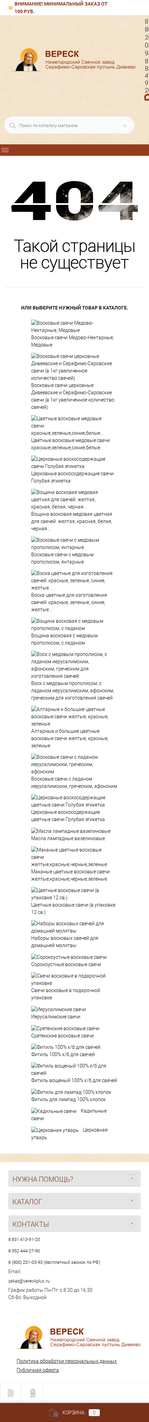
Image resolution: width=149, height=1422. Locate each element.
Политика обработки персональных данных (67, 1361)
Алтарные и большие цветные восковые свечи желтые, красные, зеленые (69, 738)
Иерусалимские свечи (55, 1016)
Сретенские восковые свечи (62, 1035)
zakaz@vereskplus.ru (29, 1281)
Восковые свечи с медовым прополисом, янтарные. (62, 558)
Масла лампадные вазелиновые (68, 838)
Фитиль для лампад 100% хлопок (68, 1099)
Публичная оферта (38, 1370)
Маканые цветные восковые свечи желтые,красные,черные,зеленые (70, 875)
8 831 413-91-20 (24, 1239)
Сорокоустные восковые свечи (66, 964)
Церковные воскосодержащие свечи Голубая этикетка (72, 477)
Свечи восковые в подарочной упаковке (65, 994)
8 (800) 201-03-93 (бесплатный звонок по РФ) (54, 1262)
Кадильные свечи (69, 1114)
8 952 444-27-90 (24, 1250)
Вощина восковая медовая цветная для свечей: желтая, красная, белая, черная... (71, 521)
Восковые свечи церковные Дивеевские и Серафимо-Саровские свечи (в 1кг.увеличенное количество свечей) (72, 396)
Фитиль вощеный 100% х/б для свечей (74, 1080)
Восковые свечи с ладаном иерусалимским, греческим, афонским (74, 782)
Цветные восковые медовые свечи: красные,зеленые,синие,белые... (71, 444)
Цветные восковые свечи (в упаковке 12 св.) (73, 908)
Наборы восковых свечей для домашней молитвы (64, 941)
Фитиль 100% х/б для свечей (63, 1054)
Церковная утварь (69, 1133)
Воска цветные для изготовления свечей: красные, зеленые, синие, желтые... (69, 602)
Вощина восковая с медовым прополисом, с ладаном (64, 639)
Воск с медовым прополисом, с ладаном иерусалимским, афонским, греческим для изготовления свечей (72, 691)
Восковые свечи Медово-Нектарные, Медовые (72, 341)
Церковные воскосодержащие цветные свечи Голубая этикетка (68, 815)
